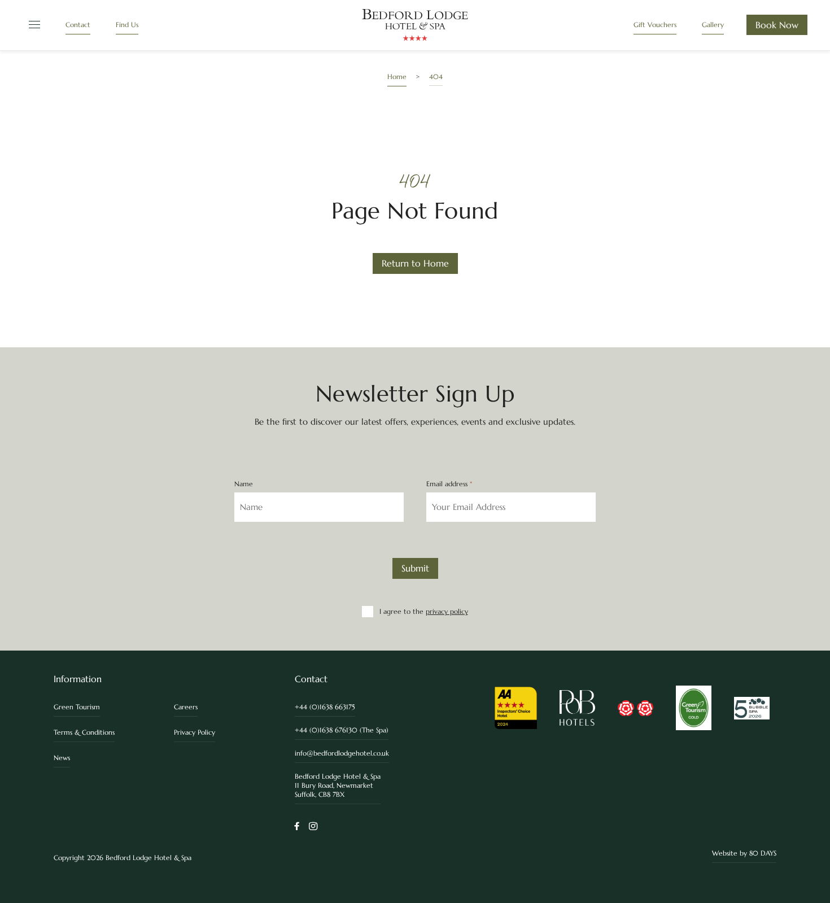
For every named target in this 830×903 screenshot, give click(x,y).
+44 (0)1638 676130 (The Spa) (341, 730)
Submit (415, 568)
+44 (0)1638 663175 (325, 707)
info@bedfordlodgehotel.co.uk (342, 753)
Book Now (776, 24)
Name (243, 484)
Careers (186, 707)
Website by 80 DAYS (744, 853)
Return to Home (415, 263)
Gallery (713, 24)
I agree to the (423, 611)
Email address (449, 484)
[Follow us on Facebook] (297, 827)
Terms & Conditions (84, 732)
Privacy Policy (194, 732)
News (62, 757)
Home (397, 76)
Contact (77, 24)
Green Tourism (77, 707)
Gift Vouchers (655, 24)
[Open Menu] (33, 25)
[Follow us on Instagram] (313, 827)
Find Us (127, 24)
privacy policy (447, 611)
